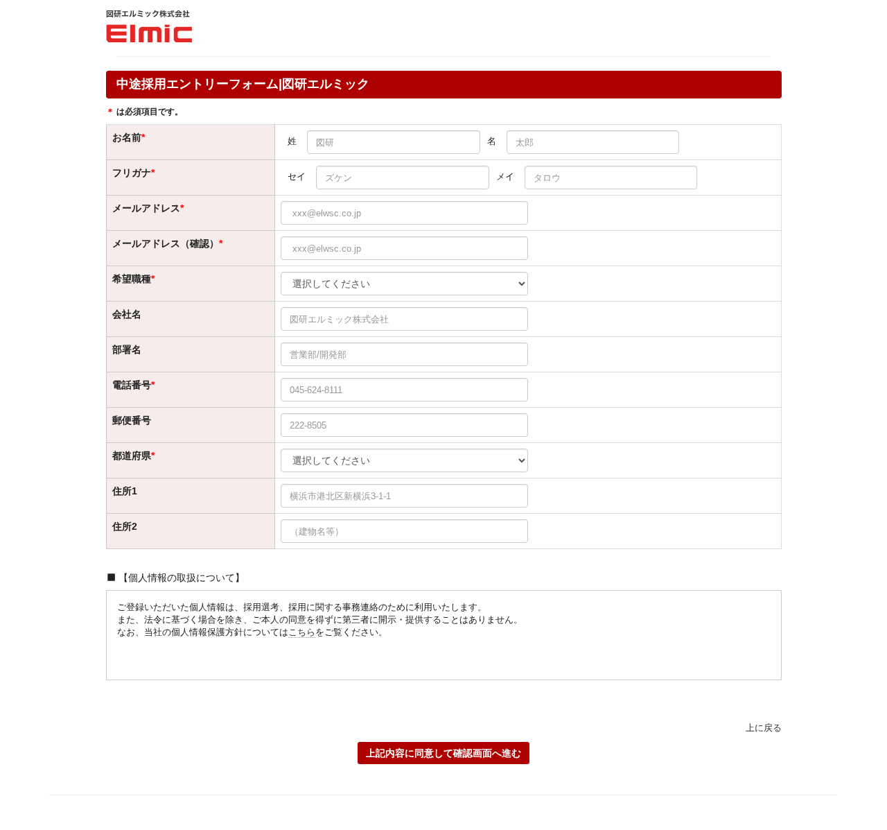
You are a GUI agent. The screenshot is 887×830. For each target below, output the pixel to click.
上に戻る (764, 728)
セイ (297, 176)
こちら (301, 632)
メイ (505, 176)
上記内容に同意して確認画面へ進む (443, 753)
